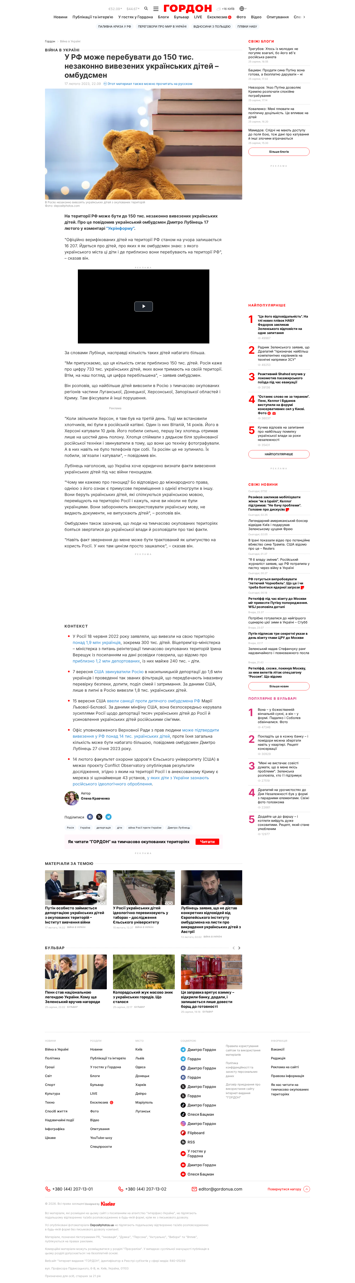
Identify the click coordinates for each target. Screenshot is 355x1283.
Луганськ (142, 1111)
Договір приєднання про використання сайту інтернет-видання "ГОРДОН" (243, 1091)
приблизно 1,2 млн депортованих (106, 661)
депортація (104, 827)
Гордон (50, 41)
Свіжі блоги (261, 41)
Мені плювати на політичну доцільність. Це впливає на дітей (278, 113)
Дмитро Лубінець (179, 827)
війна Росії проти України (144, 827)
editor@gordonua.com (220, 1189)
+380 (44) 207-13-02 (145, 1189)
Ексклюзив (217, 17)
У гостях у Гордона (135, 17)
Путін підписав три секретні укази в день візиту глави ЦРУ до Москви (278, 635)
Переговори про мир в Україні (162, 26)
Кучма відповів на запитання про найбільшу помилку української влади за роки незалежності (281, 433)
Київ (138, 1049)
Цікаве (50, 1138)
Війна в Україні (70, 41)
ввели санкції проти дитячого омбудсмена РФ (153, 700)
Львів (139, 1058)
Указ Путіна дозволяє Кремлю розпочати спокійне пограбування (274, 91)
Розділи (95, 1040)
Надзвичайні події (59, 1120)
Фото (241, 17)
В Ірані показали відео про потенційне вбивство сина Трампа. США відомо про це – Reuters (279, 544)
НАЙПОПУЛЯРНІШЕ (267, 305)
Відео (256, 17)
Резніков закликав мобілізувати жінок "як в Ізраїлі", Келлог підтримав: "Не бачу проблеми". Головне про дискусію (274, 503)
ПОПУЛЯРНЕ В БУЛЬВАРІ (272, 698)
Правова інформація (287, 1076)
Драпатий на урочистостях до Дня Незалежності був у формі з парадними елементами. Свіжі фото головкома (283, 796)
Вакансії (277, 1049)
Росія (70, 827)
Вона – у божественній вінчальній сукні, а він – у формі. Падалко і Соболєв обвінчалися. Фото (279, 715)
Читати (207, 841)
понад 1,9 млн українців (97, 642)
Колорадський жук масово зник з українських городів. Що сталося (143, 997)
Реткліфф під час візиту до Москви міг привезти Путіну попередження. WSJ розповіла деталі (278, 602)
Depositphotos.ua (102, 1225)
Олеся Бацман (201, 1114)
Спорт (50, 1085)
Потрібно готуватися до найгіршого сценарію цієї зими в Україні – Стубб (278, 620)
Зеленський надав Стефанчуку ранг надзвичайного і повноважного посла (278, 653)
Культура (52, 1093)
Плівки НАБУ (247, 26)
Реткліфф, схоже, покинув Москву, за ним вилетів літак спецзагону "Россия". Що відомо (277, 672)
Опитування (278, 17)
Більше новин (279, 686)
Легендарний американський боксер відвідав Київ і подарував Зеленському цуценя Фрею (278, 525)
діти (119, 827)
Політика (52, 1058)
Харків (140, 1085)
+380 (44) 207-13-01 (72, 1189)
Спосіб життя (56, 1111)
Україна (85, 827)
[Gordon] (188, 9)
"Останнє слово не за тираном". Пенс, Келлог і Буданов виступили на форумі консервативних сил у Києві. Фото (283, 404)
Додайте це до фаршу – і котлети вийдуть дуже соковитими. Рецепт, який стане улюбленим (283, 822)
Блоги (163, 17)
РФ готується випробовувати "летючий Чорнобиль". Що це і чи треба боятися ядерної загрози (275, 583)
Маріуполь (144, 1102)
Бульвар (181, 17)
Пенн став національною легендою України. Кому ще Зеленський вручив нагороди (73, 997)
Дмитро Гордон (202, 1049)
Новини (60, 17)
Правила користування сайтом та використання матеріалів (243, 1050)
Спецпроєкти (101, 1146)
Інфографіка (55, 1129)
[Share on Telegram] (108, 817)
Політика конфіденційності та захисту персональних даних (242, 1069)
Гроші (49, 1067)
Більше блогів (279, 151)
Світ (48, 1076)
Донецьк (142, 1076)
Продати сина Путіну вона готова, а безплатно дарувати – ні (276, 72)
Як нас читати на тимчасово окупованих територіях (290, 1089)
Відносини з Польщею (212, 26)
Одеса (140, 1067)
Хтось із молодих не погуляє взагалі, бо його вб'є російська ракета (273, 53)
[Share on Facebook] (90, 817)
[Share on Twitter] (99, 817)
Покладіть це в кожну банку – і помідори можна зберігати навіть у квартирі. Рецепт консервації (283, 742)
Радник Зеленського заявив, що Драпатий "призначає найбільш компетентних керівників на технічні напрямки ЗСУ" (284, 353)
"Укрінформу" (120, 228)
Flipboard (196, 1133)
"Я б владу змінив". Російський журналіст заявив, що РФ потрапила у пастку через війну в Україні (279, 563)
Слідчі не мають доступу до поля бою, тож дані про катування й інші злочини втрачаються (278, 134)
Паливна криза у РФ (114, 26)
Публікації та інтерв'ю (93, 17)
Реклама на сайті (285, 1067)
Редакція (278, 1058)
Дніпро (140, 1093)
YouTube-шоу (101, 1138)
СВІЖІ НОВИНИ (263, 484)
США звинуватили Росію (119, 671)
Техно (50, 1102)
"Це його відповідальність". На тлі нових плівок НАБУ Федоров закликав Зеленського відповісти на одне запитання (283, 324)
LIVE (198, 17)
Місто (139, 1040)
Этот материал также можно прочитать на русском (150, 84)
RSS (191, 1142)
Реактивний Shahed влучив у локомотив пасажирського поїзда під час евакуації (281, 378)
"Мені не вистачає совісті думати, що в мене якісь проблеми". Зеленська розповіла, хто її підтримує (280, 769)
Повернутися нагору (284, 1189)
